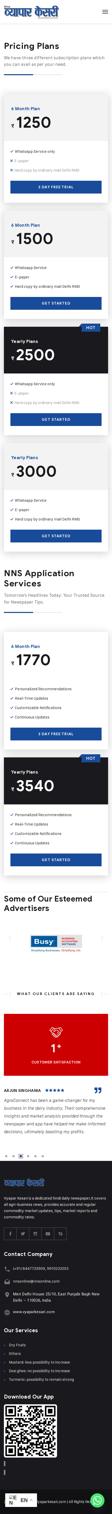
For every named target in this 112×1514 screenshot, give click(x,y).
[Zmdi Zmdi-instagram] (35, 1233)
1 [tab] (6, 1156)
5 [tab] (35, 1156)
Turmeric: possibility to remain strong (41, 1379)
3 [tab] (21, 1156)
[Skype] (60, 1233)
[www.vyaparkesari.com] (7, 1312)
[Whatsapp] (97, 1500)
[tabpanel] (56, 1112)
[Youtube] (48, 1233)
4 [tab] (28, 1156)
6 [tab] (43, 1156)
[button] (10, 937)
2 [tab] (13, 1156)
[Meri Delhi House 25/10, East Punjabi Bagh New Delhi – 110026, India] (7, 1294)
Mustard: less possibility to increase (39, 1362)
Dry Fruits (17, 1344)
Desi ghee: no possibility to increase (39, 1370)
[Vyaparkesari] (31, 12)
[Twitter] (23, 1233)
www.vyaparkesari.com (34, 1312)
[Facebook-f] (10, 1233)
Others (15, 1353)
